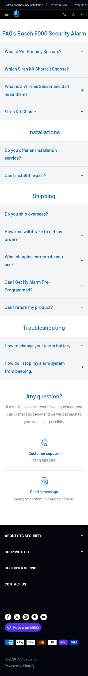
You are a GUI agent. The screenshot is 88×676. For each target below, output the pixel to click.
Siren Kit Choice (20, 111)
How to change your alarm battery (37, 345)
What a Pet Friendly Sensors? (33, 51)
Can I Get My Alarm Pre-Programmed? (27, 285)
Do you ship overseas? (26, 213)
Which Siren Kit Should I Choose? (37, 68)
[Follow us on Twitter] (17, 616)
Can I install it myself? (25, 175)
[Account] (73, 14)
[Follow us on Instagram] (26, 616)
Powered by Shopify (19, 666)
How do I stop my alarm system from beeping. (35, 366)
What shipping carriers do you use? (34, 260)
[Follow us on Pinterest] (34, 616)
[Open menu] (6, 14)
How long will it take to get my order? (33, 235)
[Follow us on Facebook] (8, 616)
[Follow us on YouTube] (43, 616)
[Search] (64, 14)
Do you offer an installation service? (31, 154)
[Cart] (82, 14)
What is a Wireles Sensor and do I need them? (37, 90)
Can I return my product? (29, 307)
